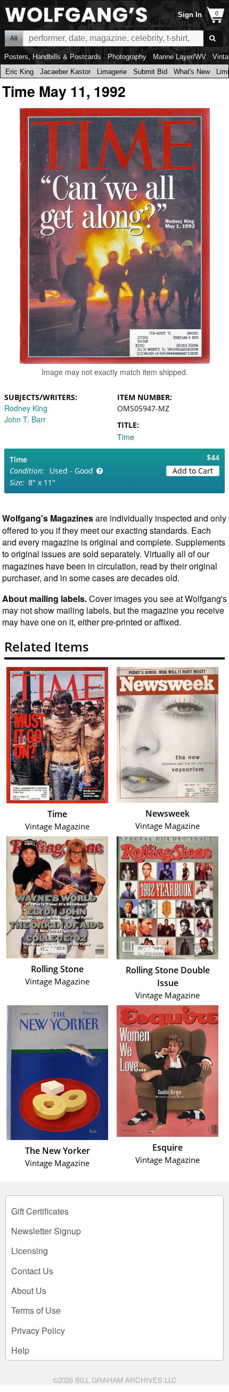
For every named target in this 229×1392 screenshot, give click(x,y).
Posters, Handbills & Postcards (52, 57)
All (14, 38)
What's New (192, 72)
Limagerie (112, 72)
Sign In (190, 15)
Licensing (29, 1250)
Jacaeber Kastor (65, 72)
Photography (127, 57)
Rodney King (25, 408)
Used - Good (71, 471)
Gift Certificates (40, 1211)
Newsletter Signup (46, 1231)
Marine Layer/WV (179, 57)
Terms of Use (36, 1310)
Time (125, 437)
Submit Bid (150, 72)
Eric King (19, 72)
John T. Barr (25, 419)
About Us (28, 1290)
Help (20, 1350)
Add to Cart (193, 471)
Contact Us (32, 1271)
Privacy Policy (38, 1330)
